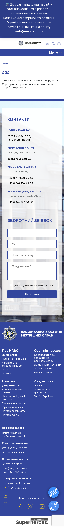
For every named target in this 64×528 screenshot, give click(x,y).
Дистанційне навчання (47, 364)
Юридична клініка (12, 407)
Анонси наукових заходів (12, 391)
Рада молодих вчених (15, 403)
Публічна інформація (14, 358)
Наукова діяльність (11, 383)
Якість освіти (10, 355)
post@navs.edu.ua (19, 158)
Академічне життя (43, 383)
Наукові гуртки (11, 414)
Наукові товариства (14, 411)
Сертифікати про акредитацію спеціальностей (44, 358)
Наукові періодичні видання (13, 398)
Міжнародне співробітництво (12, 364)
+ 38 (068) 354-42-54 (20, 183)
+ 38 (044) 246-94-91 (20, 202)
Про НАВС (10, 350)
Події (5, 369)
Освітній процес (47, 350)
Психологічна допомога (42, 391)
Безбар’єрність (43, 396)
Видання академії (44, 372)
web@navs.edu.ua (29, 31)
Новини (6, 373)
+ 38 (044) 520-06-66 (20, 177)
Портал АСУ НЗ (43, 368)
